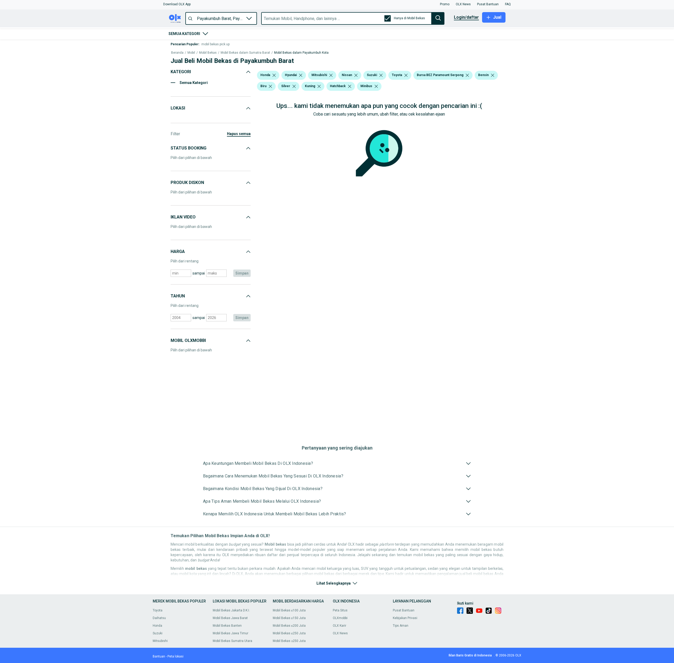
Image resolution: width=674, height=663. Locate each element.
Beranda (177, 52)
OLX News (340, 633)
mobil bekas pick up (215, 44)
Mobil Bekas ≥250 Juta (289, 641)
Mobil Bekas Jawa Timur (230, 633)
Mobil (191, 52)
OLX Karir (339, 625)
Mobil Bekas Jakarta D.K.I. (231, 610)
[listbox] (274, 75)
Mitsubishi (160, 641)
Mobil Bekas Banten (227, 625)
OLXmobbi (340, 618)
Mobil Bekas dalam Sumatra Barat (245, 52)
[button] (177, 4)
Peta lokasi (175, 656)
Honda (157, 625)
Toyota (157, 610)
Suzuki (157, 633)
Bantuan (159, 656)
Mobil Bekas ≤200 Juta (289, 625)
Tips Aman (400, 625)
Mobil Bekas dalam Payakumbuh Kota (301, 52)
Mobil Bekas (208, 52)
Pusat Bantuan (403, 610)
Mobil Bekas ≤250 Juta (289, 633)
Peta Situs (340, 610)
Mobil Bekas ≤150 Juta (289, 618)
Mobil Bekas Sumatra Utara (232, 641)
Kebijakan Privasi (405, 618)
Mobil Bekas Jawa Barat (230, 618)
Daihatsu (159, 618)
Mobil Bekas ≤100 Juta (289, 610)
